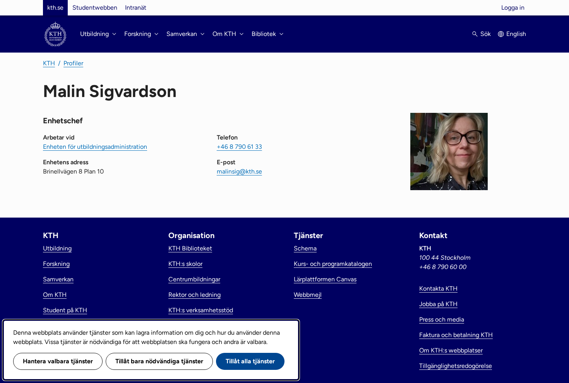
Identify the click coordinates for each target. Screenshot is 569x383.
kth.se (55, 7)
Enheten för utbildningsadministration (95, 146)
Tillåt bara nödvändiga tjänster (159, 361)
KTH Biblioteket (190, 248)
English (516, 33)
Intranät (135, 7)
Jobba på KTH (438, 304)
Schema (305, 248)
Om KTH (55, 294)
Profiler (73, 63)
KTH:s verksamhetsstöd (200, 310)
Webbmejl (308, 294)
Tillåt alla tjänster (250, 361)
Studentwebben (94, 7)
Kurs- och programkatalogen (333, 263)
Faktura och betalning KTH (456, 335)
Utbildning (57, 248)
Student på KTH (65, 310)
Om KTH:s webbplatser (451, 350)
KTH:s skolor (185, 263)
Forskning (56, 263)
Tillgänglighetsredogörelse (455, 365)
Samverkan (58, 279)
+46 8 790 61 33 (239, 146)
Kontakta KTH (438, 288)
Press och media (441, 319)
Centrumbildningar (194, 279)
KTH (49, 63)
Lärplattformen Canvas (325, 279)
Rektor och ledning (194, 294)
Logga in (512, 7)
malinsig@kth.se (239, 171)
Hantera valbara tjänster (58, 361)
